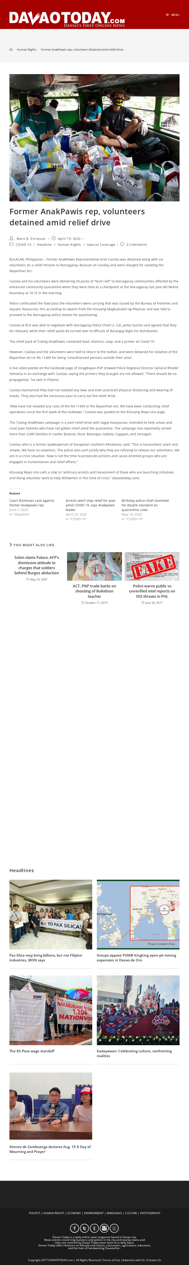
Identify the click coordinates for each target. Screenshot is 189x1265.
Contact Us (154, 1260)
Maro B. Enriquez (31, 238)
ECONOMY (74, 1213)
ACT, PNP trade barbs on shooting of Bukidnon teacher (94, 591)
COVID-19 (23, 244)
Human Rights (69, 244)
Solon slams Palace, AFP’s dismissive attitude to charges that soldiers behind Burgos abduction (37, 565)
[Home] (10, 49)
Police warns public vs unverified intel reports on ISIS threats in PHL (152, 591)
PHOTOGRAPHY (150, 1213)
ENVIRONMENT (94, 1213)
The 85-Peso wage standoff (31, 1051)
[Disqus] (94, 668)
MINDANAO (114, 1213)
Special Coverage (101, 244)
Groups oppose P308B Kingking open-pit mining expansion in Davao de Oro (136, 957)
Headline (44, 244)
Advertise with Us (133, 1260)
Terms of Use (111, 1260)
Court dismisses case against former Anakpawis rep (31, 502)
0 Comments (137, 244)
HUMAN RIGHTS (53, 1213)
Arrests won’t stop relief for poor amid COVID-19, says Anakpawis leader (91, 505)
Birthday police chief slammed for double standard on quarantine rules (145, 505)
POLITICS (34, 1213)
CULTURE (131, 1213)
